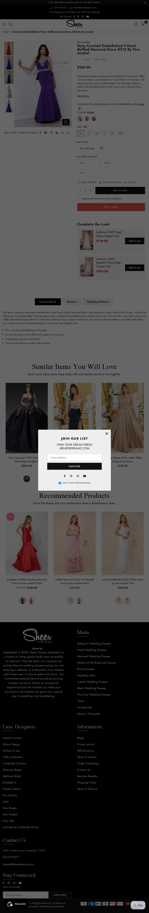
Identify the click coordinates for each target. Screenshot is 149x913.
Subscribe (74, 466)
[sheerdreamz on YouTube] (84, 475)
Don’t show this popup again (76, 483)
